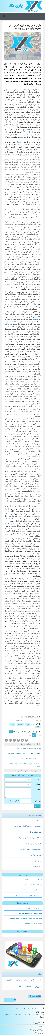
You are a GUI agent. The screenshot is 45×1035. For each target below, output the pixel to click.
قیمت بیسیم (37, 866)
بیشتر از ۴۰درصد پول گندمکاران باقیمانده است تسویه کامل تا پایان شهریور (23, 765)
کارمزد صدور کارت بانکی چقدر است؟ (31, 758)
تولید (18, 980)
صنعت (19, 466)
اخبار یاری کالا (34, 996)
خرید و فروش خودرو (33, 843)
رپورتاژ (38, 986)
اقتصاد (6, 651)
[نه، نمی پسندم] (34, 735)
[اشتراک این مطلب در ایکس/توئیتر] (22, 740)
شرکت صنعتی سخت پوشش (30, 849)
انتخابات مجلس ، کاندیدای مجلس (29, 838)
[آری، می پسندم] (11, 731)
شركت (19, 144)
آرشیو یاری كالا (39, 1032)
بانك (21, 197)
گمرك (12, 189)
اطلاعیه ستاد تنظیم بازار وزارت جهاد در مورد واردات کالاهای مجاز (24, 753)
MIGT (39, 820)
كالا (25, 90)
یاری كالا (15, 5)
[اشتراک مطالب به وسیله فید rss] (6, 740)
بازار (38, 97)
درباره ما (41, 1026)
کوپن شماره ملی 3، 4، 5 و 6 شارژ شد (32, 884)
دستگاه (9, 302)
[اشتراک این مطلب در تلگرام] (14, 740)
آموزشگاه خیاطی (35, 832)
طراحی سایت (36, 855)
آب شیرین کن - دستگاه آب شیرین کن (27, 826)
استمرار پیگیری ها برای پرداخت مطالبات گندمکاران (29, 895)
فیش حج (38, 861)
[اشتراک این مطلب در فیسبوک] (26, 740)
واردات (7, 182)
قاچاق (23, 97)
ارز (29, 132)
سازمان (19, 142)
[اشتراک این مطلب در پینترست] (18, 740)
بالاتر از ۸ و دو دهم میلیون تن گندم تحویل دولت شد (28, 908)
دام (25, 980)
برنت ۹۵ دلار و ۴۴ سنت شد (34, 890)
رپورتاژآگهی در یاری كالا (37, 1029)
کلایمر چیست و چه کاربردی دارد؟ (34, 879)
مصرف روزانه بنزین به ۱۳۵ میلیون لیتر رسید (28, 748)
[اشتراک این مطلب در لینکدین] (10, 740)
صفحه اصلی (9, 1000)
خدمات (37, 302)
